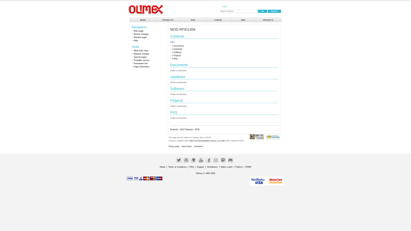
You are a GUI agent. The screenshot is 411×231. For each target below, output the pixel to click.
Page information (141, 66)
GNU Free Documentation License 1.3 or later (207, 141)
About (162, 167)
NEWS (143, 20)
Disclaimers (198, 146)
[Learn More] (275, 180)
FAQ (192, 167)
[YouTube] (201, 160)
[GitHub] (193, 160)
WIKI (243, 20)
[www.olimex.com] (146, 5)
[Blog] (186, 160)
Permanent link (141, 63)
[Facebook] (208, 160)
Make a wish (226, 167)
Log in (224, 6)
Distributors (212, 167)
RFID (197, 129)
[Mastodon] (223, 160)
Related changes (141, 54)
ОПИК (248, 167)
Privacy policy (174, 146)
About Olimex (187, 146)
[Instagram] (215, 160)
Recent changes (141, 34)
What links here (141, 50)
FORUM (218, 20)
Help (136, 40)
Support (200, 167)
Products (174, 129)
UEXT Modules (186, 129)
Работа (239, 167)
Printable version (141, 60)
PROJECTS (268, 20)
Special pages (140, 57)
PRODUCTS (167, 20)
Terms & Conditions (177, 167)
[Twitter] (178, 160)
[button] (171, 35)
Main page (138, 31)
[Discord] (230, 160)
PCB (193, 20)
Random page (140, 37)
